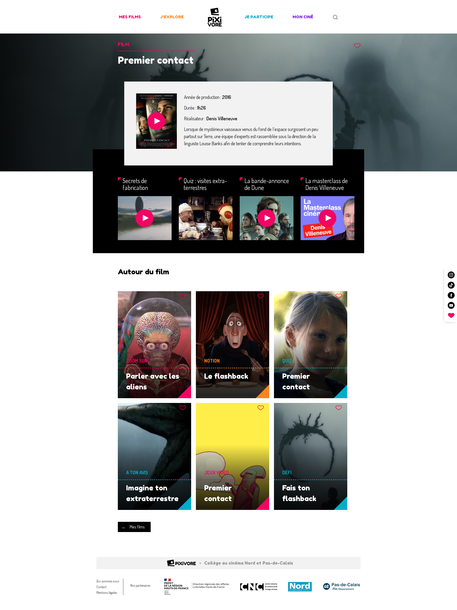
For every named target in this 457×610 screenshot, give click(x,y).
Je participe (258, 16)
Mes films (130, 16)
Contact (101, 587)
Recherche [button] (335, 17)
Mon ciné (303, 16)
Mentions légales (106, 593)
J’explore (172, 16)
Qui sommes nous (107, 581)
